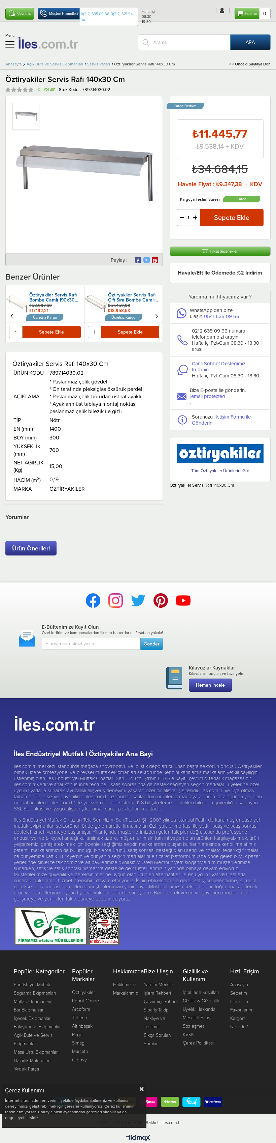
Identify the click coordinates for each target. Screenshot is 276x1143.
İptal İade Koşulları (201, 992)
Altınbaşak (82, 1026)
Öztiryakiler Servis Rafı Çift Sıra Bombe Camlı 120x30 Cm (56, 297)
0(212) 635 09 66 (95, 14)
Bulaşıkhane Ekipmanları (38, 1026)
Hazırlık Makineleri (32, 1060)
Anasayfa (239, 984)
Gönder (152, 643)
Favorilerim (241, 1009)
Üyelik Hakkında (199, 1009)
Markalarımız (125, 993)
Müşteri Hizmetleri (63, 13)
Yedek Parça (26, 1068)
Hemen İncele (210, 685)
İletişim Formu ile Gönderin (221, 419)
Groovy (79, 1059)
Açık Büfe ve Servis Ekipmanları (33, 1039)
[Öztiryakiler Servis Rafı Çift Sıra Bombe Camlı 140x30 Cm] (99, 298)
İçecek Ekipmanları (32, 1018)
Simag (78, 1042)
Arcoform (81, 1009)
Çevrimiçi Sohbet (161, 1001)
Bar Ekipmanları (29, 1009)
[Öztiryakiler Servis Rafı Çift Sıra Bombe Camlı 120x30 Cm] (21, 303)
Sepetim (238, 993)
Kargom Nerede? (239, 1022)
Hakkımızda (125, 984)
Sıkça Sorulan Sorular (157, 1039)
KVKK (188, 1034)
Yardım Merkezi (159, 984)
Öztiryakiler (83, 992)
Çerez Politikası (198, 1042)
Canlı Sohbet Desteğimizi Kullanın (219, 366)
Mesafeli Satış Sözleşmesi (196, 1021)
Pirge (77, 1034)
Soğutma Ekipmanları (35, 993)
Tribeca (79, 1017)
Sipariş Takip (156, 1009)
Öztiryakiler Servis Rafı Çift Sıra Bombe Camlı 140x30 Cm (135, 297)
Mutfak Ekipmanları (32, 1001)
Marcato (80, 1051)
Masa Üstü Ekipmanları (36, 1052)
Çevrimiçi (24, 13)
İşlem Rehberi (157, 993)
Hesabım (239, 1001)
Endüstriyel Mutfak (32, 984)
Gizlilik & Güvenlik (201, 1000)
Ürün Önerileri (31, 548)
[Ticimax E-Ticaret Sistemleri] (138, 1138)
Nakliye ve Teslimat (154, 1022)
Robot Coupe (85, 1000)
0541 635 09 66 (221, 316)
